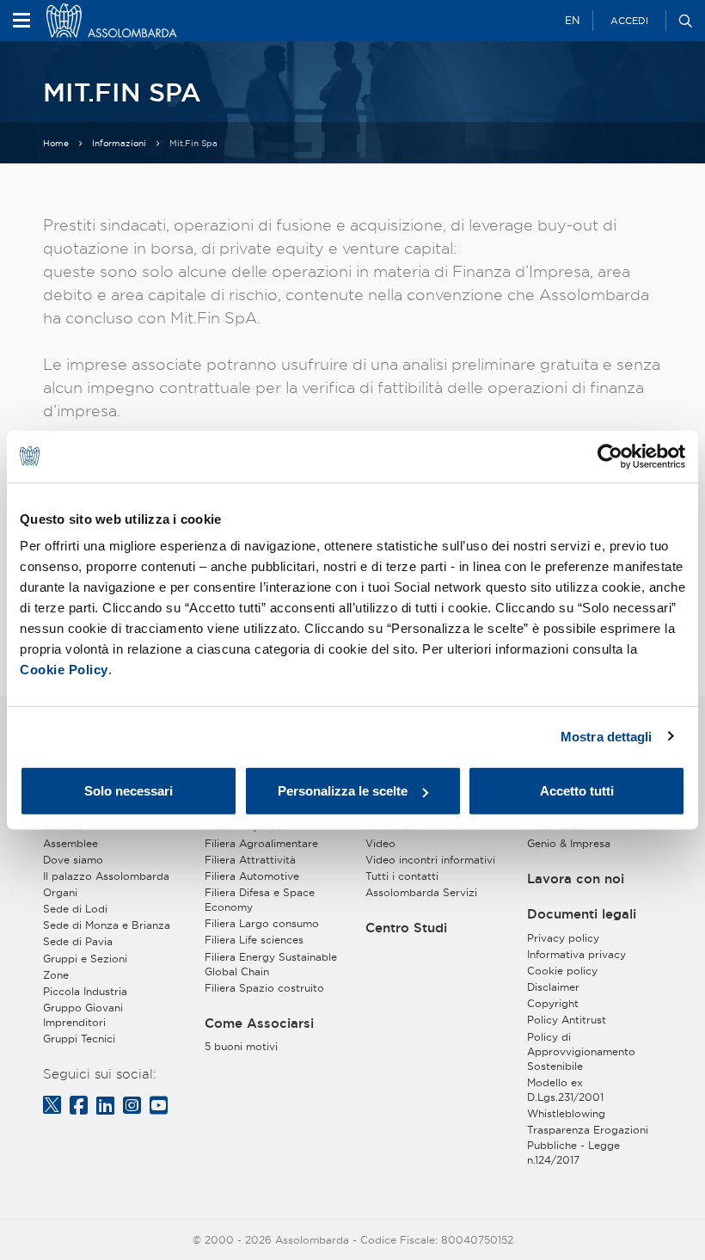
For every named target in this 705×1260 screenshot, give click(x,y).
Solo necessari (128, 791)
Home (56, 143)
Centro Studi (406, 928)
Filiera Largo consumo (262, 923)
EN (572, 20)
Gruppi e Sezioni (85, 958)
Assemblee (70, 843)
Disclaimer (553, 987)
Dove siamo (73, 859)
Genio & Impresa (568, 843)
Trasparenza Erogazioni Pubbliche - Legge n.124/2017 (587, 1144)
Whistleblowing (566, 1113)
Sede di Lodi (75, 908)
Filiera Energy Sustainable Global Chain (271, 964)
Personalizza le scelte (343, 791)
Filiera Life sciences (254, 939)
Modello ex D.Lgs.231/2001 (565, 1090)
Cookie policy (562, 970)
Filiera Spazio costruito (264, 987)
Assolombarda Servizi (421, 892)
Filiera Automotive (252, 876)
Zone (56, 974)
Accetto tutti (577, 791)
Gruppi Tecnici (79, 1038)
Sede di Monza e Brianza (106, 925)
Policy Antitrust (566, 1019)
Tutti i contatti (401, 876)
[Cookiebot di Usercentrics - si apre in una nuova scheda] (610, 456)
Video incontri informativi (430, 859)
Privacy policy (563, 937)
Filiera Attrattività (250, 859)
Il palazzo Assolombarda (106, 876)
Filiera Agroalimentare (261, 843)
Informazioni (119, 143)
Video (380, 843)
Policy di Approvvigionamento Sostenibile (581, 1051)
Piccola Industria (85, 991)
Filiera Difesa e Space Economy (260, 900)
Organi (60, 892)
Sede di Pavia (78, 941)
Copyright (553, 1003)
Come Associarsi (259, 1023)
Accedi (629, 20)
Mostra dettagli (607, 735)
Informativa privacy (576, 954)
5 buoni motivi (241, 1046)
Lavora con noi (575, 879)
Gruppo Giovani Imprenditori (83, 1015)
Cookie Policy (64, 669)
